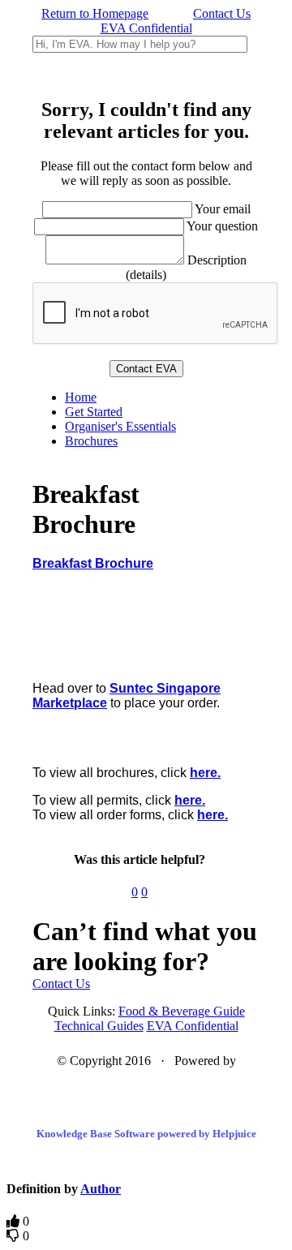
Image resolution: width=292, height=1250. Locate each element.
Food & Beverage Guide (181, 1011)
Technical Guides (99, 1026)
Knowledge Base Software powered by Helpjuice (146, 1134)
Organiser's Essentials (120, 426)
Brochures (91, 441)
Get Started (93, 412)
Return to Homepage (94, 13)
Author (100, 1189)
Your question (222, 226)
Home (81, 397)
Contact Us (222, 13)
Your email (223, 209)
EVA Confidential (146, 28)
